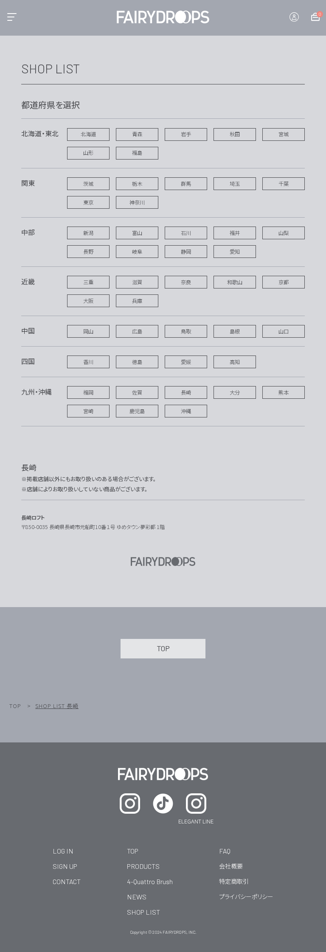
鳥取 (186, 331)
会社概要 (231, 866)
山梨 (283, 233)
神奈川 (137, 202)
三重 (88, 282)
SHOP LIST (143, 912)
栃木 (137, 184)
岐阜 (137, 251)
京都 (283, 282)
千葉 (283, 184)
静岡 (186, 251)
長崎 (186, 392)
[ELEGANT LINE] (196, 803)
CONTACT (67, 881)
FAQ (224, 851)
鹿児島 (137, 411)
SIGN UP (65, 866)
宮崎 (88, 411)
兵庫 (137, 301)
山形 (88, 153)
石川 (186, 233)
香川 (88, 362)
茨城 (88, 184)
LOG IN (63, 851)
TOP (15, 706)
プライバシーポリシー (246, 896)
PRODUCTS (143, 866)
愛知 (235, 251)
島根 (235, 331)
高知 (235, 362)
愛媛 (186, 362)
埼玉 (235, 184)
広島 (137, 331)
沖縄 (186, 411)
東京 (88, 202)
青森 (137, 134)
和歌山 (234, 282)
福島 (137, 153)
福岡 (88, 392)
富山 (137, 233)
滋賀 (137, 282)
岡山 (88, 331)
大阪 (88, 301)
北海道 (88, 134)
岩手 (186, 134)
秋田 (235, 134)
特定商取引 (234, 881)
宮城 (283, 134)
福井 (235, 233)
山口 (283, 331)
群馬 (186, 184)
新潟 (88, 233)
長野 (88, 251)
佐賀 (137, 392)
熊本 (283, 392)
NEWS (136, 897)
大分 (235, 392)
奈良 (186, 282)
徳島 (137, 362)
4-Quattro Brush (150, 881)
